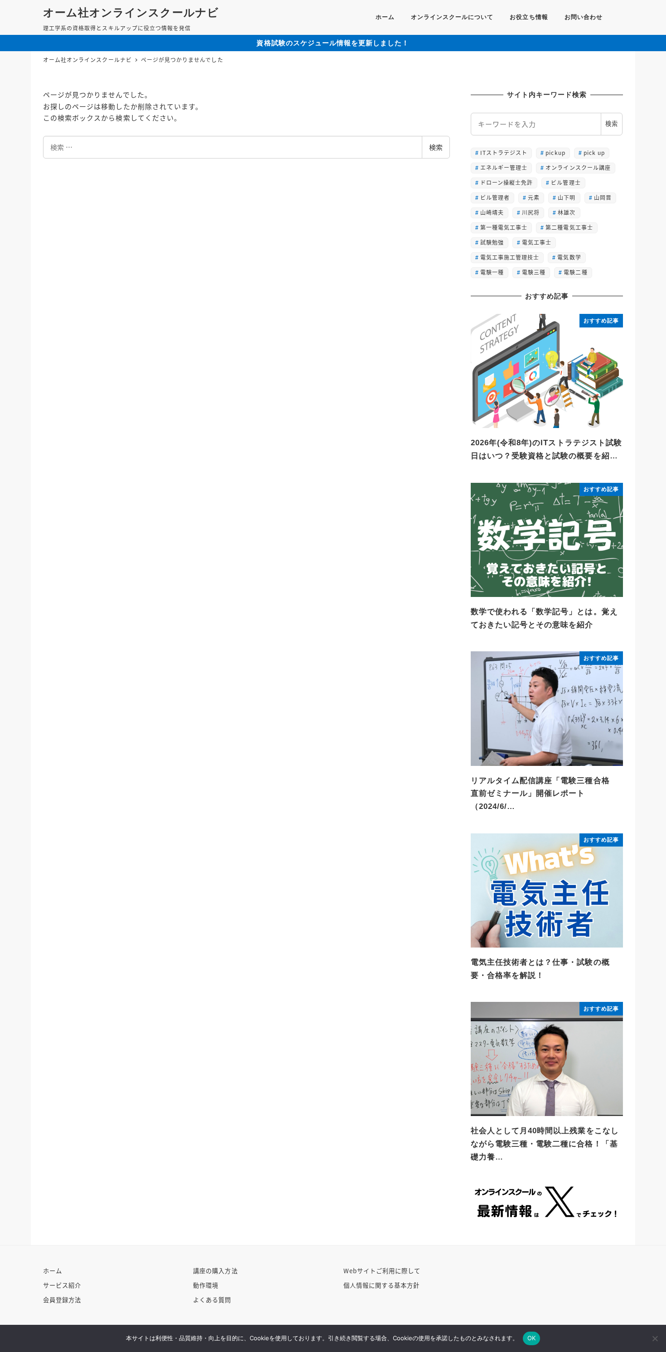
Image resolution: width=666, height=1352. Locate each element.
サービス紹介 (62, 1285)
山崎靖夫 (492, 212)
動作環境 (205, 1285)
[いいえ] (654, 1338)
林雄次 (566, 212)
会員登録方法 (62, 1299)
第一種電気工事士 (503, 227)
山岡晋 (603, 197)
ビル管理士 (565, 182)
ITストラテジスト (503, 152)
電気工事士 (536, 242)
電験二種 (575, 272)
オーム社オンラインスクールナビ (131, 12)
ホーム (52, 1270)
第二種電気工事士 (569, 227)
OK (531, 1338)
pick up (594, 152)
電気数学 (569, 257)
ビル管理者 (495, 197)
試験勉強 (492, 242)
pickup (555, 152)
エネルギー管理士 (503, 167)
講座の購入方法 (215, 1270)
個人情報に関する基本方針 (381, 1285)
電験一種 (492, 272)
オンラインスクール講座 (578, 167)
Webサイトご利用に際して (382, 1270)
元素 (534, 197)
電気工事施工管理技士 (510, 257)
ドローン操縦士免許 (506, 182)
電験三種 (533, 272)
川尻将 (531, 212)
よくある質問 (212, 1299)
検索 (436, 147)
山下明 (566, 197)
